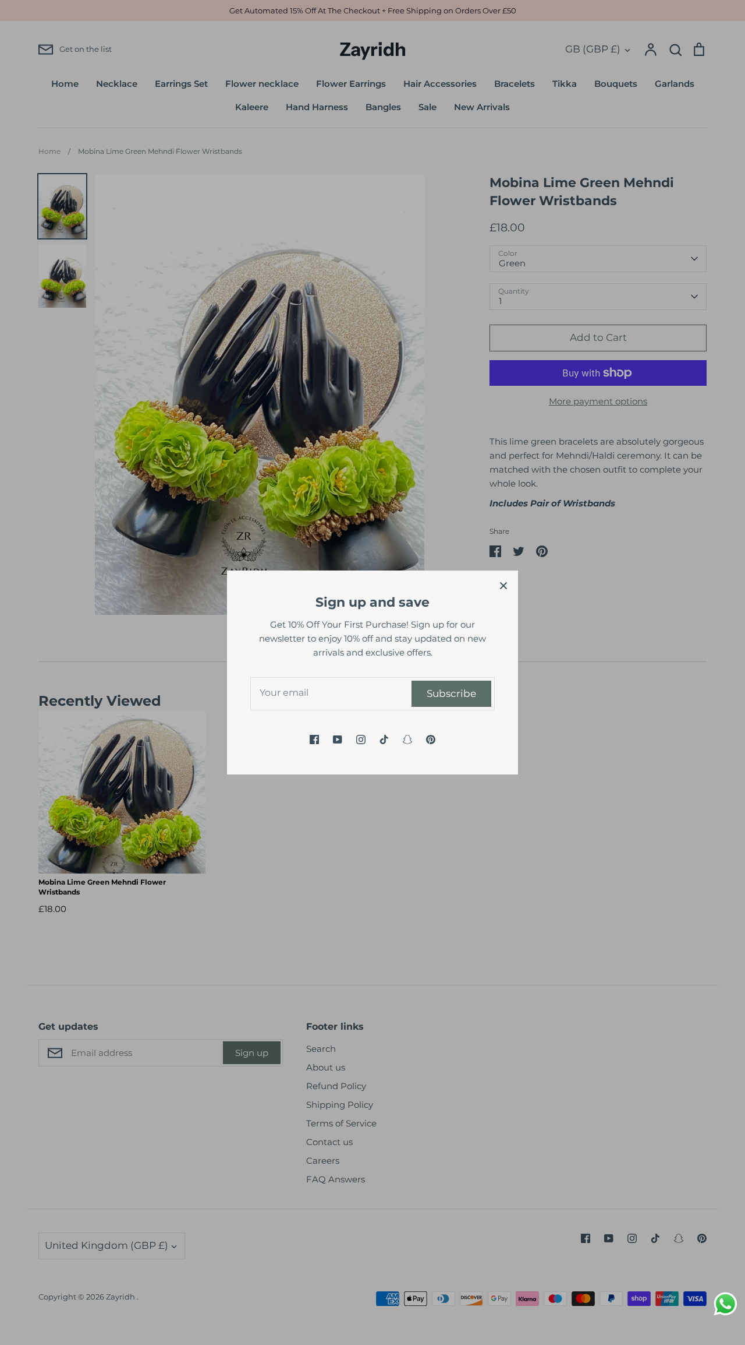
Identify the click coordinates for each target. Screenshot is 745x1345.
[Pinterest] (430, 739)
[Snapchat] (407, 739)
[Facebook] (314, 739)
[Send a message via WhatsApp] (725, 1304)
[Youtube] (337, 739)
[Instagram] (360, 739)
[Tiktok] (384, 739)
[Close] (503, 585)
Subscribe (451, 693)
